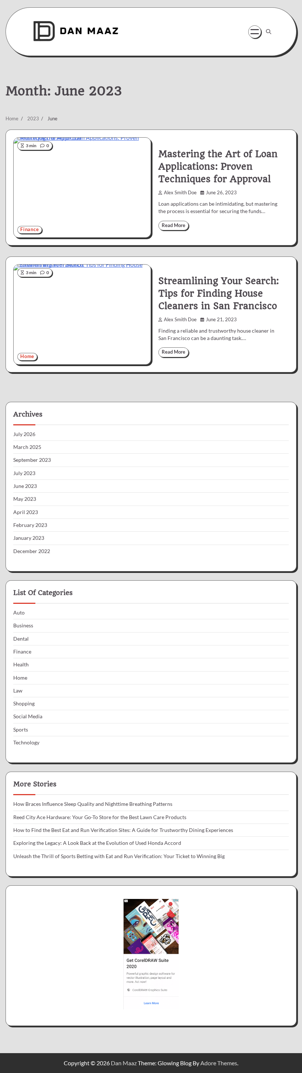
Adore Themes (218, 1062)
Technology (26, 743)
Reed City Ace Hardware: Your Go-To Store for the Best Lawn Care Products (99, 817)
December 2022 (31, 551)
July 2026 (24, 434)
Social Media (27, 716)
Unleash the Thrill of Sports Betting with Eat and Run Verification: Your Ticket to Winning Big (119, 856)
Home (27, 356)
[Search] (268, 31)
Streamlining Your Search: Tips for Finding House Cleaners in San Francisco (218, 293)
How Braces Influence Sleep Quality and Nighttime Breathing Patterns (92, 804)
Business (23, 625)
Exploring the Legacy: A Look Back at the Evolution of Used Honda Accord (97, 843)
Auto (19, 613)
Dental (21, 639)
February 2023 (30, 525)
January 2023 (28, 538)
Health (21, 664)
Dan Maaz (124, 1062)
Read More (173, 225)
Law (17, 691)
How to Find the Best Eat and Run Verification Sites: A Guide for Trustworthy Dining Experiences (123, 830)
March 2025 (27, 447)
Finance (29, 229)
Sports (20, 730)
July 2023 (24, 473)
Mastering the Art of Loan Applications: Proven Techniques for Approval (218, 166)
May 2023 (24, 499)
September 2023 (32, 460)
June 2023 (25, 486)
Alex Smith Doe (180, 192)
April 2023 (25, 512)
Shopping (24, 704)
